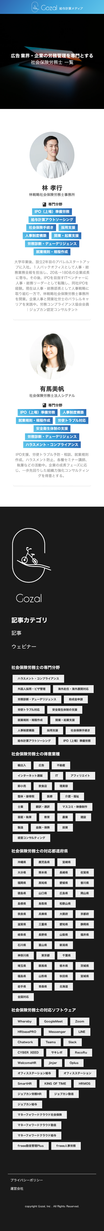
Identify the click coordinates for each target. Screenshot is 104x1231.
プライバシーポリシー (26, 1180)
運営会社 (16, 1188)
